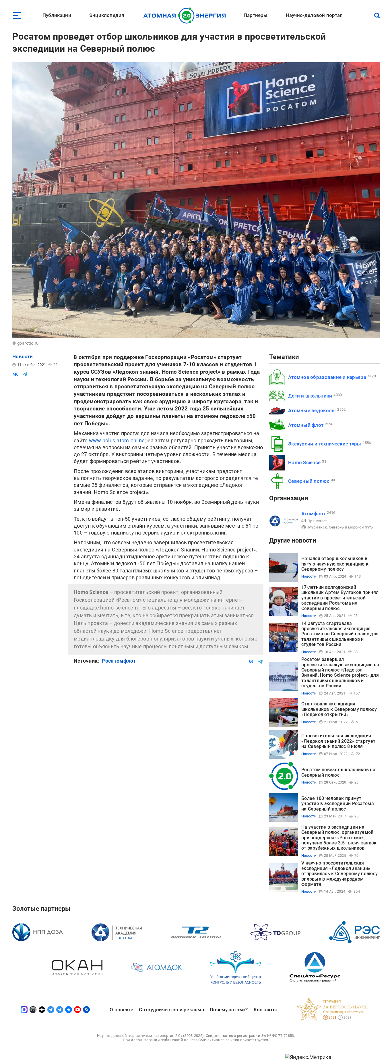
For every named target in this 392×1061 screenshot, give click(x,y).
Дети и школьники (310, 396)
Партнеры (255, 15)
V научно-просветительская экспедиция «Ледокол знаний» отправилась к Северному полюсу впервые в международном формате (339, 873)
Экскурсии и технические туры (324, 444)
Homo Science (304, 462)
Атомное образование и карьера (327, 377)
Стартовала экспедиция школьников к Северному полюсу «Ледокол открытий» (339, 709)
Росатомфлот (119, 661)
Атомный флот (305, 425)
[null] (15, 374)
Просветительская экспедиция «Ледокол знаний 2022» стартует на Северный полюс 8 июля (338, 741)
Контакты (265, 1009)
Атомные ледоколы (312, 410)
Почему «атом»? (229, 1009)
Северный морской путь (351, 527)
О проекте (121, 1009)
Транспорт (317, 521)
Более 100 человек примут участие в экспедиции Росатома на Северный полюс (337, 804)
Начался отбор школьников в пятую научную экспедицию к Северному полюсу (334, 564)
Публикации (56, 15)
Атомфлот (313, 513)
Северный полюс (308, 481)
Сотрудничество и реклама (171, 1009)
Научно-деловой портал (314, 15)
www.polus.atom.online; (117, 440)
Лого (186, 15)
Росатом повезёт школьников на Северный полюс (338, 772)
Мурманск (317, 527)
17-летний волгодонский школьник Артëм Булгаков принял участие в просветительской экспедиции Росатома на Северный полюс (340, 597)
